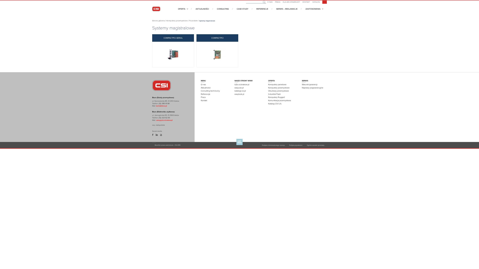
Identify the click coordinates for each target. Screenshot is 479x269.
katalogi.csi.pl (240, 91)
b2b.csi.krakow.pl (242, 84)
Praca (277, 2)
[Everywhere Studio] (239, 145)
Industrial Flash (274, 94)
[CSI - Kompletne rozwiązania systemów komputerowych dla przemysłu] (161, 85)
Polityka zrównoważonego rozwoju (273, 145)
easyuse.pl (239, 88)
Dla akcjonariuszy (291, 2)
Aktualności (202, 9)
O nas (270, 2)
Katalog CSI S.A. (275, 103)
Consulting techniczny (210, 91)
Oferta (181, 9)
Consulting (223, 9)
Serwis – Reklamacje (287, 9)
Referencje (262, 9)
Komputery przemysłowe (176, 21)
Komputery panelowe (277, 84)
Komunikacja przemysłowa (279, 100)
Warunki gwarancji (309, 84)
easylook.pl (239, 94)
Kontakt (306, 2)
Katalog (316, 2)
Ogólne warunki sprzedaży (315, 145)
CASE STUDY (242, 9)
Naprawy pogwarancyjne (312, 88)
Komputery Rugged (276, 97)
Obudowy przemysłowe (278, 91)
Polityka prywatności (295, 145)
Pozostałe (193, 21)
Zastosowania (313, 9)
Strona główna (158, 21)
